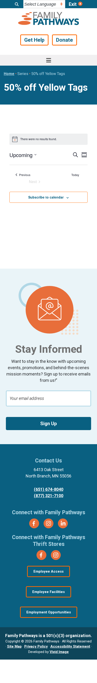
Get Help (34, 40)
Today (75, 175)
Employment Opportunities (48, 612)
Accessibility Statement (70, 646)
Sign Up (48, 423)
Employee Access (48, 571)
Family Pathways (48, 19)
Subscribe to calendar (46, 197)
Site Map (14, 646)
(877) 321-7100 (48, 495)
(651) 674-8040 (48, 489)
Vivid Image (59, 652)
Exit (73, 4)
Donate (64, 40)
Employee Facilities (48, 592)
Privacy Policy (36, 646)
